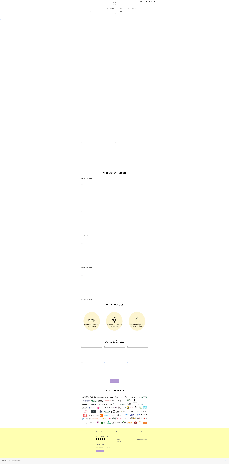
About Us (126, 11)
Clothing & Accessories (92, 11)
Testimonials (133, 11)
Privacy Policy (4, 460)
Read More (114, 381)
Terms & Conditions (11, 460)
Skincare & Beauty (132, 8)
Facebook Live (106, 8)
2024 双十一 (113, 8)
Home (93, 8)
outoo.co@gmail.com (143, 439)
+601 (141, 437)
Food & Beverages (122, 8)
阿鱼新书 (114, 13)
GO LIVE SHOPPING (100, 450)
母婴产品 (120, 11)
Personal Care (113, 11)
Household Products (103, 11)
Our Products (99, 8)
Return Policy (18, 460)
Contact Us (139, 11)
